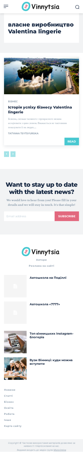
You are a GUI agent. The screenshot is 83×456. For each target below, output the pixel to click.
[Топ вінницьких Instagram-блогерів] (15, 342)
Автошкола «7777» (45, 304)
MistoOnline (60, 450)
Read (71, 141)
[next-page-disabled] (13, 154)
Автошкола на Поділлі (48, 278)
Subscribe (66, 216)
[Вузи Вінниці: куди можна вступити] (15, 368)
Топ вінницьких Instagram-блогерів (52, 335)
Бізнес (13, 101)
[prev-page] (6, 154)
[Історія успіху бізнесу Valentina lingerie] (41, 75)
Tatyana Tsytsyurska (23, 133)
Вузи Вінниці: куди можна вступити (51, 362)
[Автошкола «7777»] (15, 312)
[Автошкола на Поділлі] (15, 286)
